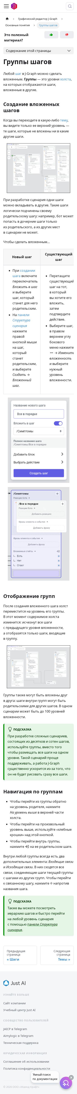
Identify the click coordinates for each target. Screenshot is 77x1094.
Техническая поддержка (20, 1043)
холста (65, 79)
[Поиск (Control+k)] (70, 6)
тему (64, 120)
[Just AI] (14, 983)
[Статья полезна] (51, 34)
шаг (18, 73)
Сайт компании (14, 1003)
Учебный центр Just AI (19, 1010)
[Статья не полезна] (67, 34)
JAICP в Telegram (15, 1029)
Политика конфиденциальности (26, 1068)
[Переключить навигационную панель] (6, 6)
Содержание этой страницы (28, 50)
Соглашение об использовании (26, 1061)
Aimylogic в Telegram (18, 1036)
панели (21, 320)
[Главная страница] (7, 19)
